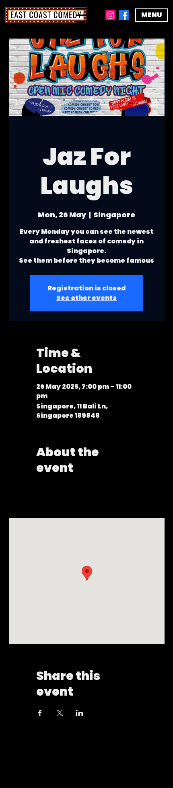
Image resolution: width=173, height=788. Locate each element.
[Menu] (86, 15)
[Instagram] (110, 15)
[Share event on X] (60, 713)
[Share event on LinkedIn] (79, 713)
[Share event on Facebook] (40, 713)
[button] (151, 15)
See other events (86, 297)
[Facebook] (124, 15)
